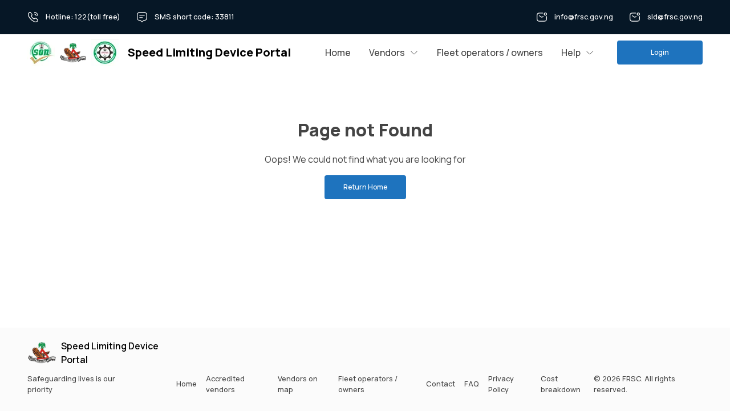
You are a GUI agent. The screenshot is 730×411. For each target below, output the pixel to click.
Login (660, 52)
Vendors (387, 52)
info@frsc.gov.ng (583, 16)
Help (571, 52)
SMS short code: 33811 (194, 16)
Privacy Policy (501, 383)
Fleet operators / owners (490, 52)
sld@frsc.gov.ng (675, 16)
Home (338, 52)
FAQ (471, 383)
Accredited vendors (225, 383)
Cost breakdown (561, 383)
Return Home (365, 187)
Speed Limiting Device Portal (110, 353)
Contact (440, 383)
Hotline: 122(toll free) (83, 16)
